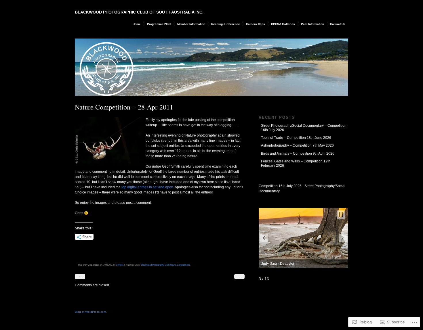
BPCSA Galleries (283, 24)
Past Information (312, 24)
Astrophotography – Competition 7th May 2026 (297, 145)
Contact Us (337, 24)
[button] (264, 238)
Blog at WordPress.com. (91, 311)
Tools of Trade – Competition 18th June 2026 (296, 138)
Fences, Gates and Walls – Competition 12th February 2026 (295, 163)
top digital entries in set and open (147, 187)
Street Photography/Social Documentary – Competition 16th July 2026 (303, 128)
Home (137, 24)
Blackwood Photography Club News (158, 264)
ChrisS (119, 264)
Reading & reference (225, 24)
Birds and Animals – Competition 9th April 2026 (297, 153)
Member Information (191, 24)
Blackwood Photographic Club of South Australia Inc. (139, 12)
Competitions (183, 264)
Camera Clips (255, 24)
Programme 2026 (159, 24)
